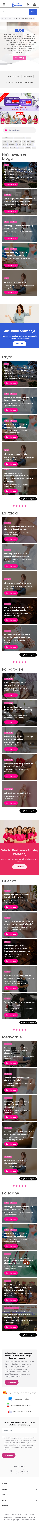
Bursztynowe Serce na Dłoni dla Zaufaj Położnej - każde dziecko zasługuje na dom (17, 1314)
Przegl (24, 141)
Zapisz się (11, 1382)
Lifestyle (7, 195)
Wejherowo (20, 147)
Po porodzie (28, 76)
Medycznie (19, 82)
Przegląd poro (12, 144)
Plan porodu (6, 147)
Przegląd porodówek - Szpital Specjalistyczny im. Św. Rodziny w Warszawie (18, 172)
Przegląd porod (17, 141)
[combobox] (15, 12)
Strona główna (6, 18)
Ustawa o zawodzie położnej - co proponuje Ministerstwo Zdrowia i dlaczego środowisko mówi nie (18, 1260)
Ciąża (8, 76)
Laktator (23, 137)
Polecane (29, 82)
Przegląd (10, 141)
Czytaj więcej (11, 184)
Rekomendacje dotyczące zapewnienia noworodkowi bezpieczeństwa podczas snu (17, 948)
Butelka (32, 141)
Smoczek (29, 137)
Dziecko (9, 82)
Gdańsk (4, 141)
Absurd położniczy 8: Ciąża (15, 282)
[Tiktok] (28, 1471)
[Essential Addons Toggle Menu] (4, 4)
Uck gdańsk (28, 147)
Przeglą (34, 147)
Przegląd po (30, 144)
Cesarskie (5, 144)
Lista (28, 141)
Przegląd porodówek (7, 137)
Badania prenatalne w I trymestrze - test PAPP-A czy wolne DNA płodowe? (19, 1050)
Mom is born (13, 147)
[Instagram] (11, 1471)
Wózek (24, 144)
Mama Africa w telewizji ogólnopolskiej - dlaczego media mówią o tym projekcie (18, 1287)
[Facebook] (17, 1471)
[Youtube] (22, 1471)
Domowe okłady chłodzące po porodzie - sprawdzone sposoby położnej (18, 709)
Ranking (19, 144)
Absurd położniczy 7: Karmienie (17, 583)
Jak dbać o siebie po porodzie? (17, 793)
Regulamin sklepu (20, 1517)
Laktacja (16, 76)
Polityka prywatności (28, 1520)
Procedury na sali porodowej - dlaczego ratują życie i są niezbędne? (17, 1104)
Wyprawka (16, 137)
